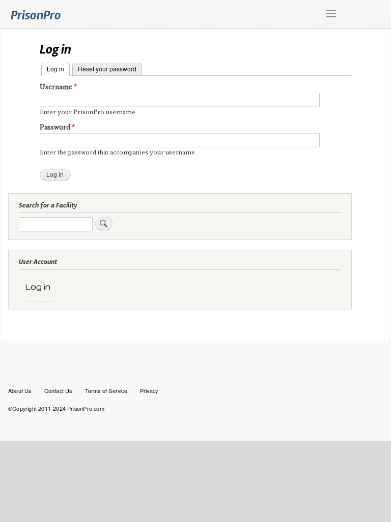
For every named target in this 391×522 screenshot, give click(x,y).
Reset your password (107, 68)
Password (55, 127)
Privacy (149, 390)
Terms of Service (106, 390)
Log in (58, 68)
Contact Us (58, 390)
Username (56, 87)
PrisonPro (36, 15)
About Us (20, 390)
